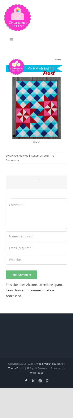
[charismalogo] (17, 5)
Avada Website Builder (49, 363)
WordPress (36, 373)
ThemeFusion (16, 368)
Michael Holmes (18, 155)
